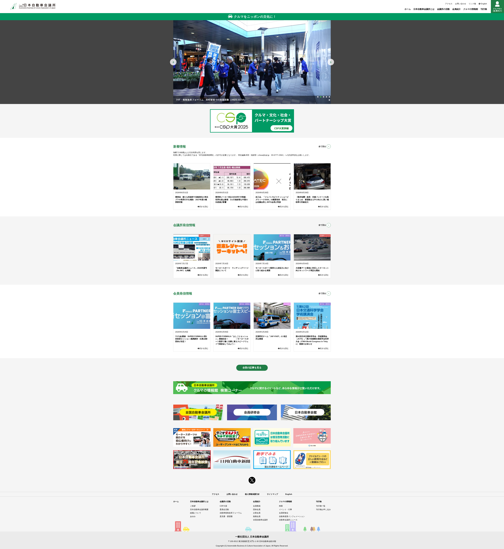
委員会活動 (224, 509)
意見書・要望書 (226, 516)
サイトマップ (272, 494)
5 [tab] (329, 97)
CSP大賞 (223, 506)
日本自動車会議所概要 (199, 509)
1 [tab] (317, 97)
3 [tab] (323, 97)
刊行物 (484, 9)
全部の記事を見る (252, 367)
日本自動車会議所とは (423, 9)
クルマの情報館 (470, 9)
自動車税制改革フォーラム (231, 513)
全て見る (322, 146)
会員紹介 (456, 9)
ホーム (408, 9)
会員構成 (256, 506)
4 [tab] (326, 97)
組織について (195, 513)
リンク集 (472, 4)
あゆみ (193, 516)
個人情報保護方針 (252, 494)
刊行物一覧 (320, 506)
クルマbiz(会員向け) (497, 10)
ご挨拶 (193, 506)
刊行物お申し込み (323, 509)
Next (330, 62)
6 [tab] (329, 100)
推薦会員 (256, 516)
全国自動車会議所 (260, 520)
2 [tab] (320, 97)
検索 (281, 506)
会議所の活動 (443, 9)
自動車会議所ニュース (288, 520)
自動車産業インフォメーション (292, 516)
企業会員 (256, 513)
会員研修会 (283, 513)
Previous (173, 62)
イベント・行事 (285, 509)
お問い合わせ (460, 4)
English (484, 4)
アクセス (448, 4)
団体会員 (256, 509)
